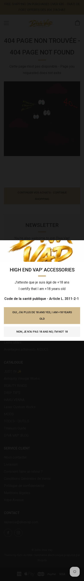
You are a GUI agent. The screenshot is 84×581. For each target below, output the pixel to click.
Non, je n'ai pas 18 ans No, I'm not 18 (42, 331)
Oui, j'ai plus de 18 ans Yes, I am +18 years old (42, 315)
